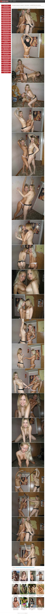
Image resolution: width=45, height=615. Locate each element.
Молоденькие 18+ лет (6, 50)
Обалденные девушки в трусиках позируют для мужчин (32, 608)
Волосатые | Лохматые (6, 23)
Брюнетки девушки (6, 14)
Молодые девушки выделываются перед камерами (24, 608)
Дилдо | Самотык (6, 30)
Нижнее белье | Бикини (6, 56)
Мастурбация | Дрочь (6, 45)
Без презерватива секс (6, 10)
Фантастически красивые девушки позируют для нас (15, 595)
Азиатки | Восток (6, 7)
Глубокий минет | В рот (6, 25)
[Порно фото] (4, 1)
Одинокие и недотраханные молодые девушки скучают (32, 582)
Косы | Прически (6, 36)
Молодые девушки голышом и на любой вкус (16, 582)
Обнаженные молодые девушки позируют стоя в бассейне (32, 595)
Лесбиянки (24, 567)
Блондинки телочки (6, 12)
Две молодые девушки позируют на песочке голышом (40, 595)
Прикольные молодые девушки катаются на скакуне (24, 595)
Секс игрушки (6, 65)
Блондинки (17, 567)
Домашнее (21, 567)
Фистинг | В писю (6, 70)
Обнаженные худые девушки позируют (24, 582)
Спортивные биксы (6, 63)
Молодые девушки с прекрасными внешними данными (40, 582)
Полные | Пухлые (6, 59)
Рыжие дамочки (6, 61)
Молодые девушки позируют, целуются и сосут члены (40, 608)
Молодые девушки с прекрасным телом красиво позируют (16, 608)
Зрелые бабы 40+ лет (6, 34)
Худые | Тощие (6, 72)
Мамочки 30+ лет (6, 43)
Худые (33, 567)
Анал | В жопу (6, 5)
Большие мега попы (6, 16)
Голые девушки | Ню (6, 27)
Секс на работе (6, 54)
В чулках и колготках (6, 21)
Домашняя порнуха (6, 32)
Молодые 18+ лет (29, 567)
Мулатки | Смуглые (6, 52)
